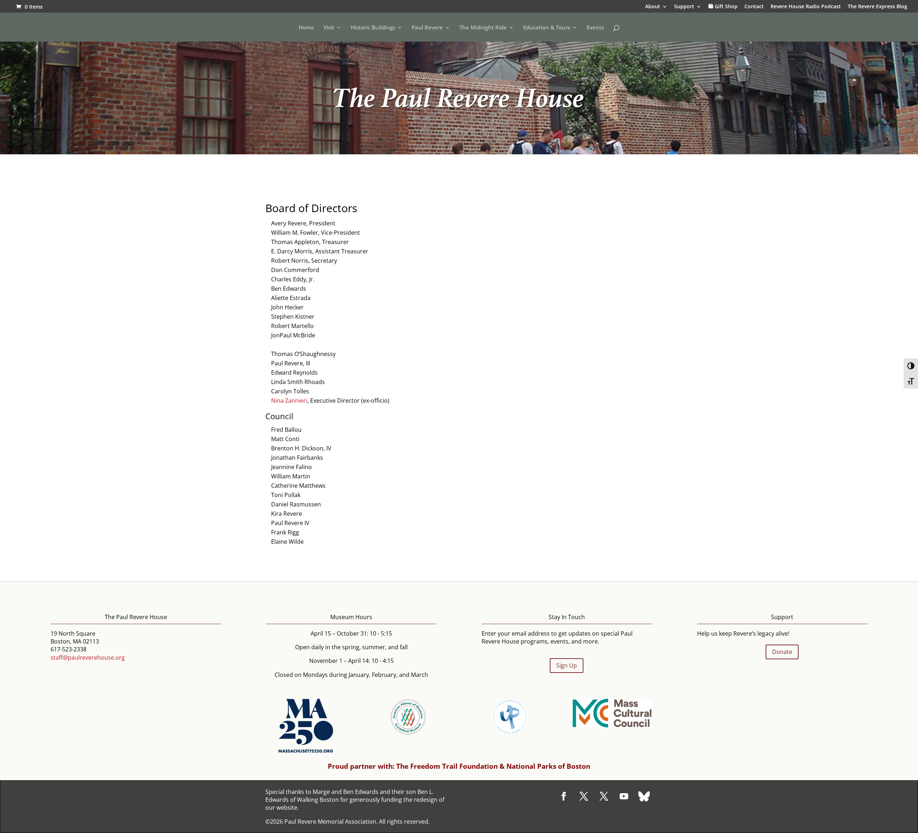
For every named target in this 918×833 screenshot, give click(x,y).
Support (684, 7)
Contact (754, 7)
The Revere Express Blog (877, 7)
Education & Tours (546, 28)
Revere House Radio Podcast (806, 7)
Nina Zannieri (289, 400)
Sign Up (566, 665)
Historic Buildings (373, 28)
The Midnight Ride (483, 28)
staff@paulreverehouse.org (88, 657)
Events (595, 28)
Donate (782, 652)
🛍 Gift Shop (723, 7)
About (652, 7)
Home (306, 28)
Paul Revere (427, 28)
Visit (328, 28)
